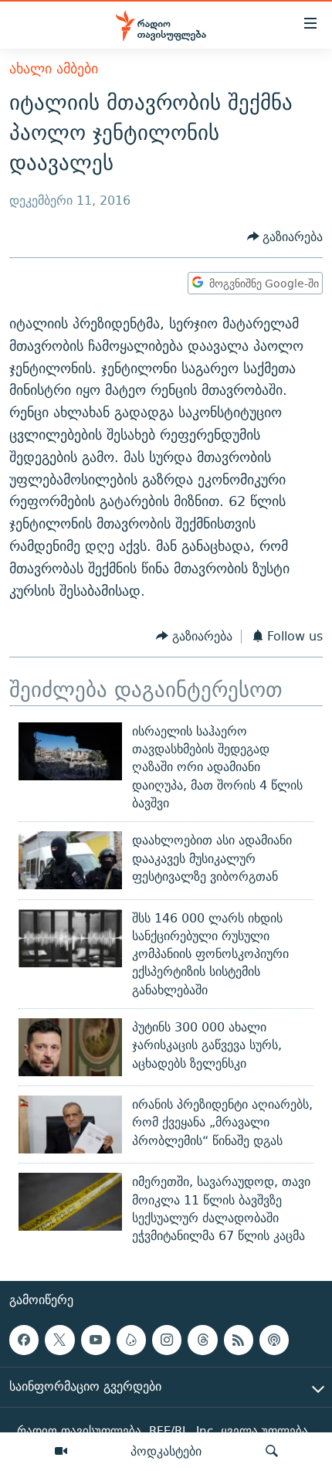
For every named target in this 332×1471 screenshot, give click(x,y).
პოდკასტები (166, 1451)
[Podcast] (274, 1339)
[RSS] (238, 1339)
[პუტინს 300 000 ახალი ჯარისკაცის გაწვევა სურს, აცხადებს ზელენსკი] (70, 1047)
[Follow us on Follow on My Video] (131, 1339)
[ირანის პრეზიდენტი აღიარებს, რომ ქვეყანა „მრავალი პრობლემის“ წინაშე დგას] (70, 1124)
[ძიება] (272, 1451)
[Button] (285, 237)
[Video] (61, 1451)
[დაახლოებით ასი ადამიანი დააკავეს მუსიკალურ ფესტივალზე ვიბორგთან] (70, 860)
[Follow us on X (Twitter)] (59, 1339)
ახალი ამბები (53, 68)
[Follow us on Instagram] (166, 1339)
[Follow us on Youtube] (95, 1339)
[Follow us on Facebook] (24, 1339)
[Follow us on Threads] (202, 1339)
